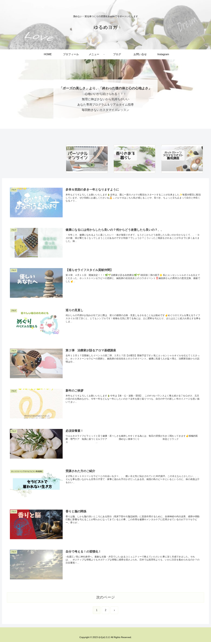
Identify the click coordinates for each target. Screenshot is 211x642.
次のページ (105, 597)
